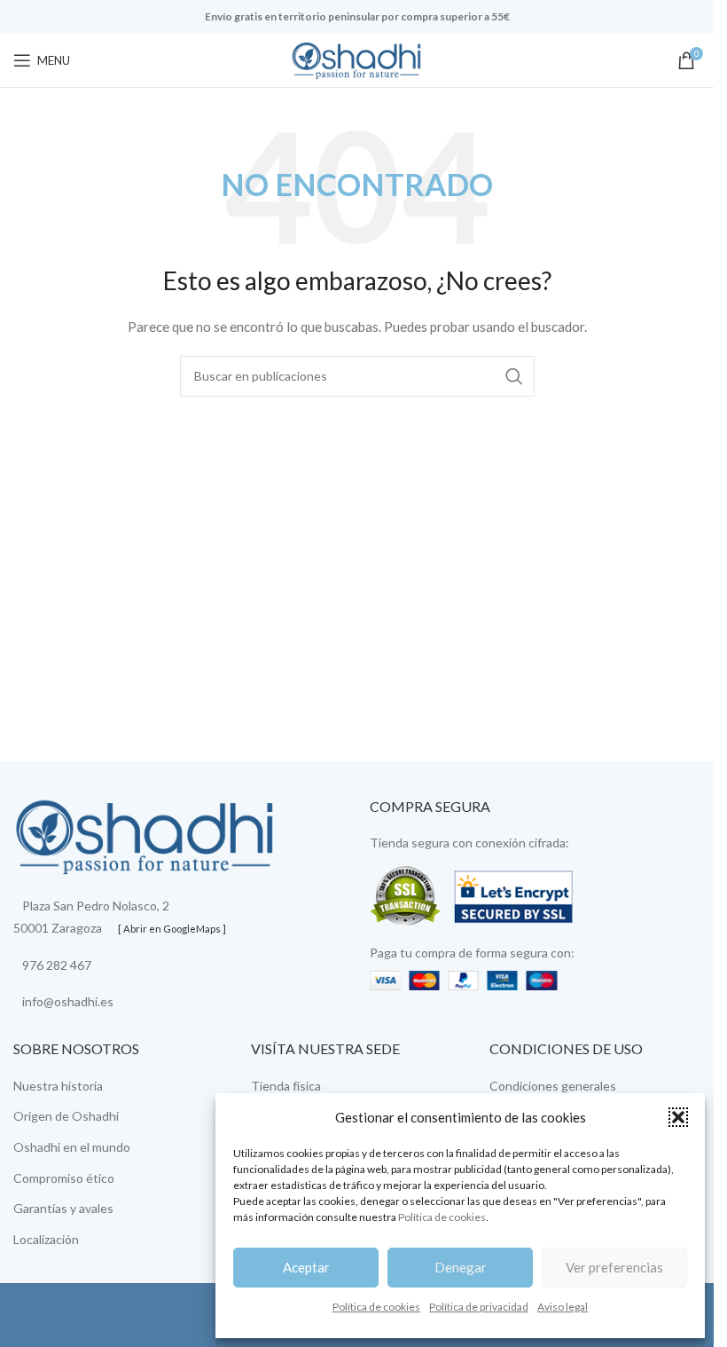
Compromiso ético (63, 1178)
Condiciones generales (552, 1085)
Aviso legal (562, 1306)
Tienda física (286, 1085)
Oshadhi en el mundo (71, 1146)
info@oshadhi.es (67, 1001)
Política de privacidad (478, 1306)
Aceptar (306, 1267)
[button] (678, 1117)
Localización (46, 1239)
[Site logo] (357, 59)
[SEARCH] (514, 376)
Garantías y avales (63, 1208)
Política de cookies (442, 1217)
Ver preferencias (614, 1267)
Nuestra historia (58, 1085)
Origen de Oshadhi (66, 1115)
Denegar (460, 1267)
